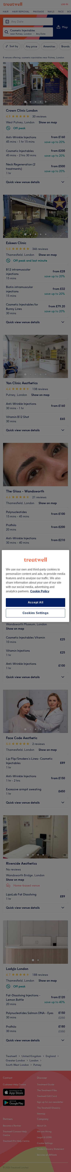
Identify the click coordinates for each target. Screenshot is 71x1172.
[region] (35, 586)
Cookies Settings (36, 613)
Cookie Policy (39, 591)
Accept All (35, 602)
